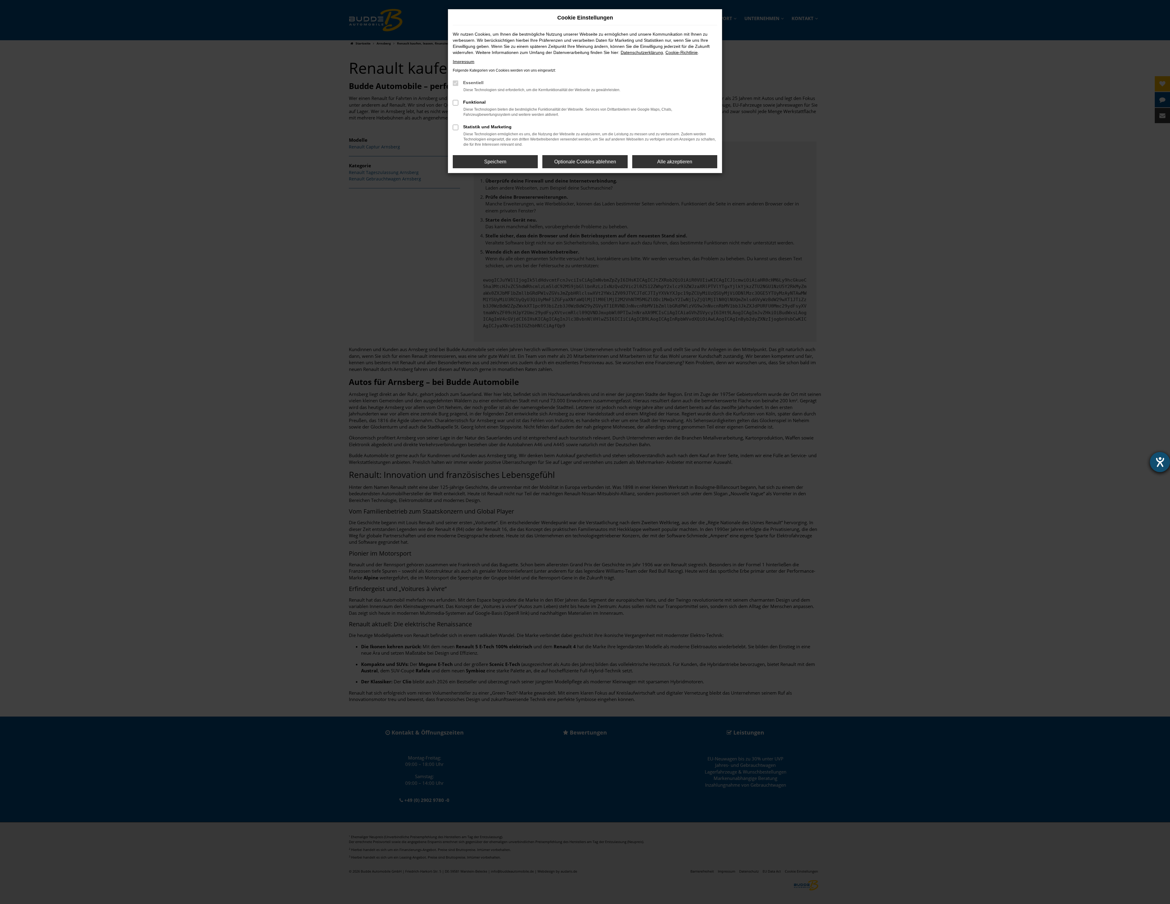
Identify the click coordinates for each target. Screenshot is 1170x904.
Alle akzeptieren (674, 161)
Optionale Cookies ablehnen (585, 161)
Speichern (495, 161)
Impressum (463, 61)
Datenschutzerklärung (642, 52)
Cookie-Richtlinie (681, 52)
